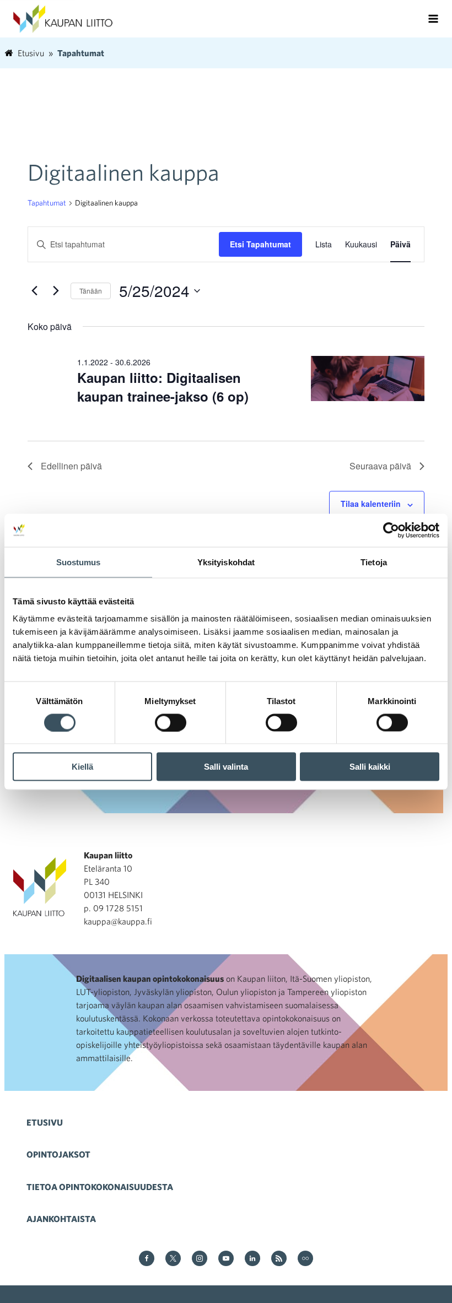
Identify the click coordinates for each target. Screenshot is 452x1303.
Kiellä (82, 766)
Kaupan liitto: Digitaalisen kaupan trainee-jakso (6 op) (163, 387)
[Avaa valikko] (433, 18)
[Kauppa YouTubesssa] (226, 1259)
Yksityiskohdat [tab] (226, 561)
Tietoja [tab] (373, 561)
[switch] (170, 722)
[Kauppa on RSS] (279, 1259)
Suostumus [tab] (78, 561)
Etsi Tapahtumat (260, 244)
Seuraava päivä (380, 465)
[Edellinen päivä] (34, 291)
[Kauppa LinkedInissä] (252, 1259)
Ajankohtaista (61, 1219)
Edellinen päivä (71, 465)
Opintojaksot (58, 1154)
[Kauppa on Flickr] (305, 1259)
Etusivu (44, 1122)
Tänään (90, 290)
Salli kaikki (369, 766)
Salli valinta (226, 766)
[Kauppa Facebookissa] (146, 1259)
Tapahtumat (47, 202)
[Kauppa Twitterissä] (173, 1259)
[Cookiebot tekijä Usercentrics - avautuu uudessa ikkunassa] (391, 530)
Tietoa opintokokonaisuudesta (99, 1187)
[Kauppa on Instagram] (199, 1259)
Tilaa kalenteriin (371, 503)
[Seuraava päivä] (55, 291)
